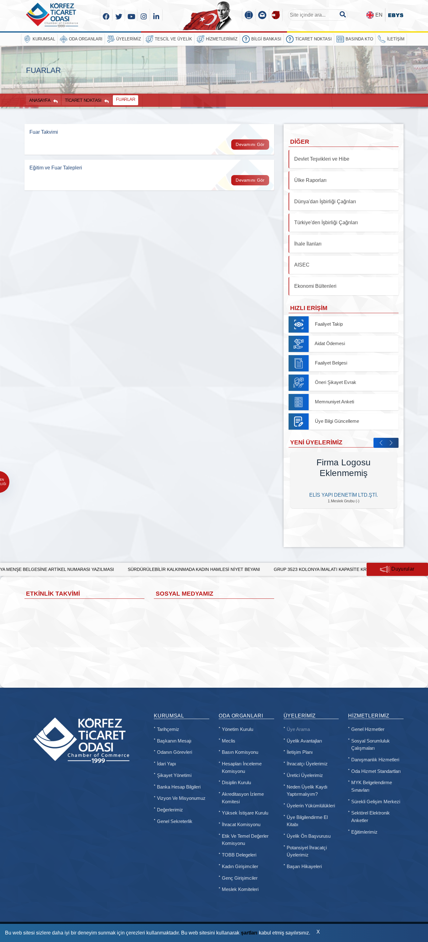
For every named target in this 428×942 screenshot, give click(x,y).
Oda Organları (85, 39)
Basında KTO (359, 39)
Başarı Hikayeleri (304, 866)
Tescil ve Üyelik (173, 39)
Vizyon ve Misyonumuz (181, 798)
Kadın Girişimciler (240, 866)
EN (379, 15)
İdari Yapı (166, 763)
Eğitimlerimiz (364, 832)
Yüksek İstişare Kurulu (245, 812)
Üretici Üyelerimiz (305, 775)
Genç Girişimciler (240, 878)
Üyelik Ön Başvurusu (309, 836)
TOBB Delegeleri (239, 854)
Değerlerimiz (170, 809)
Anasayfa (39, 100)
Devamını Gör (250, 144)
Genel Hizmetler (367, 729)
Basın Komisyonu (240, 752)
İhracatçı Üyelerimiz (307, 763)
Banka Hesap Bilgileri (179, 786)
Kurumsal (44, 39)
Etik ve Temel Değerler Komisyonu (245, 840)
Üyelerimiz (128, 39)
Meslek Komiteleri (240, 889)
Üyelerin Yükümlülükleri (311, 805)
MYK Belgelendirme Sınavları (371, 786)
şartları (249, 932)
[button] (381, 443)
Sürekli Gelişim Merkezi (375, 801)
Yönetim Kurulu (237, 729)
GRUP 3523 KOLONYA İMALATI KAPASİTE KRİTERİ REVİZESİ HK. (292, 569)
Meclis (228, 740)
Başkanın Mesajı (174, 740)
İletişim (396, 39)
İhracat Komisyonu (241, 824)
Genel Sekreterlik (174, 821)
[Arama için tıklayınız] (343, 14)
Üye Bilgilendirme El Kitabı (307, 821)
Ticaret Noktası (313, 39)
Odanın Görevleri (174, 752)
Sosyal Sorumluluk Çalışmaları (370, 744)
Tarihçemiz (168, 729)
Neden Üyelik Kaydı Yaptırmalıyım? (307, 790)
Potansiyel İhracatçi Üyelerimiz (307, 851)
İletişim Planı (300, 752)
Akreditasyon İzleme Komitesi (243, 798)
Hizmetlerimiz (221, 39)
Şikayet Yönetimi (174, 775)
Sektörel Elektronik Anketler (370, 816)
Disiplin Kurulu (236, 782)
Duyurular (402, 569)
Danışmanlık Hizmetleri (375, 759)
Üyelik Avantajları (304, 740)
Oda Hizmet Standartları (376, 771)
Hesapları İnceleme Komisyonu (242, 767)
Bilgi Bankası (266, 39)
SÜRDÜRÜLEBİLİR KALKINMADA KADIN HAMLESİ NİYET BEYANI (146, 569)
